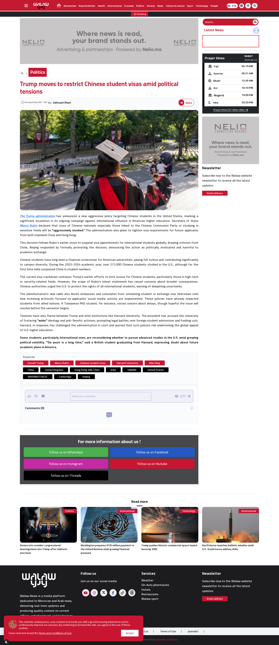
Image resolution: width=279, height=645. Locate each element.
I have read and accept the (40, 633)
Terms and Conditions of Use (55, 633)
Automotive (70, 6)
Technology (202, 6)
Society (151, 6)
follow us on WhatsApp (66, 452)
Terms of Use (168, 631)
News (160, 6)
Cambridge (65, 376)
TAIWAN (131, 369)
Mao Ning (154, 362)
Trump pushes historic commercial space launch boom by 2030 (169, 547)
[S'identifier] (248, 5)
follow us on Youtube (152, 464)
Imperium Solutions (167, 639)
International (114, 6)
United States (155, 369)
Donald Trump (36, 362)
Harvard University (127, 362)
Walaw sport (149, 599)
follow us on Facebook (152, 452)
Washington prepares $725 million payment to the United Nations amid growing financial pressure (107, 549)
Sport (190, 6)
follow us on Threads (66, 475)
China (31, 369)
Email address (215, 193)
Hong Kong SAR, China (87, 369)
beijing (86, 376)
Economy (129, 6)
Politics (140, 6)
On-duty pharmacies (155, 585)
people (214, 6)
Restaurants (149, 594)
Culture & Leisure (175, 6)
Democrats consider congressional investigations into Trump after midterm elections (43, 549)
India (113, 369)
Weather (147, 580)
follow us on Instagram (66, 464)
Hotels (146, 589)
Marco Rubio (62, 362)
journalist (193, 631)
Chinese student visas (93, 362)
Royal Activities (87, 6)
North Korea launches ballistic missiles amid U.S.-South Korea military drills (228, 547)
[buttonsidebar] (26, 6)
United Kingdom (54, 369)
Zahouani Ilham (62, 102)
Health (101, 6)
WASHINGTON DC (38, 376)
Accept (130, 633)
